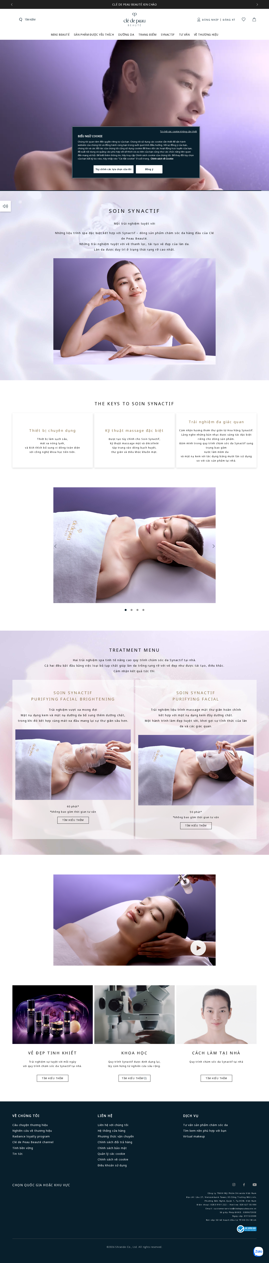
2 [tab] (131, 610)
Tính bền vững (22, 1148)
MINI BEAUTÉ (60, 34)
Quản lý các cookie (111, 1154)
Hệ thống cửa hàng (111, 1131)
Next (213, 546)
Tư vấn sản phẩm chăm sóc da (205, 1125)
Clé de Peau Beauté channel (33, 1142)
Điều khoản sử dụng (112, 1165)
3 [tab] (137, 610)
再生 (5, 206)
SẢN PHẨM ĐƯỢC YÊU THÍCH (94, 34)
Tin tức (17, 1154)
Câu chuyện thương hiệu (30, 1125)
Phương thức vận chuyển (116, 1136)
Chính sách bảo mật (112, 1148)
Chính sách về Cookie (162, 158)
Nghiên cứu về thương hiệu (32, 1131)
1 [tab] (125, 610)
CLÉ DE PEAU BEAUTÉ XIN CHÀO (134, 4)
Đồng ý (149, 169)
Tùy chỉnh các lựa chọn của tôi (114, 169)
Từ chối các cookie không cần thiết (178, 131)
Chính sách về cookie (113, 1159)
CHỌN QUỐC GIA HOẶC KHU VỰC (41, 1185)
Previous (56, 546)
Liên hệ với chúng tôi (113, 1125)
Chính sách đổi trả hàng (115, 1142)
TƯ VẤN (184, 34)
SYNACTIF (168, 34)
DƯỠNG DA (126, 34)
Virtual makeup (194, 1136)
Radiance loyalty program (31, 1136)
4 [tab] (143, 610)
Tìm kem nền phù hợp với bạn (204, 1131)
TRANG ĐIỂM (147, 34)
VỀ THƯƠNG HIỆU (206, 34)
